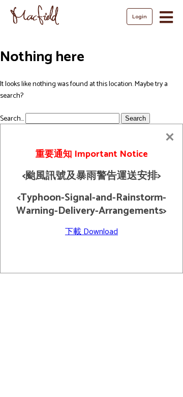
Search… (12, 119)
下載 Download (91, 232)
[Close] (169, 137)
